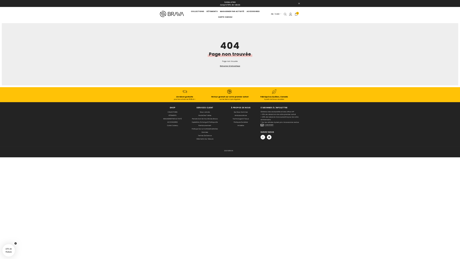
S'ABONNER (268, 125)
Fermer (299, 4)
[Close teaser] (15, 243)
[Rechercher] (285, 14)
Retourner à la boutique (230, 66)
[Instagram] (269, 137)
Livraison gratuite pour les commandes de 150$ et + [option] (249, 3)
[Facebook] (263, 137)
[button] (8, 250)
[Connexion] (290, 14)
